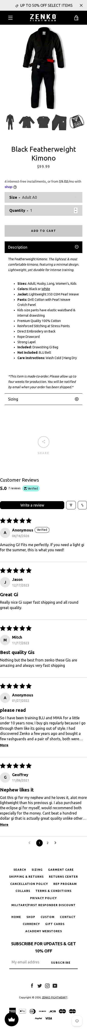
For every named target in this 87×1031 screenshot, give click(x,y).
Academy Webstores (43, 931)
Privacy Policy (43, 898)
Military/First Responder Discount (43, 905)
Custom (48, 916)
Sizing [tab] (13, 399)
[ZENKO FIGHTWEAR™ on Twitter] (39, 985)
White (46, 289)
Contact (68, 916)
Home (16, 916)
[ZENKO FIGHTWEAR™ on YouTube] (55, 985)
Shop (30, 916)
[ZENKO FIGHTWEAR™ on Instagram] (47, 985)
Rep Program (65, 883)
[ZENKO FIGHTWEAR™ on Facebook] (32, 985)
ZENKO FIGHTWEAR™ (54, 997)
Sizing (37, 869)
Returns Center (63, 876)
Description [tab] (17, 247)
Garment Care (61, 869)
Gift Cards (54, 923)
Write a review (32, 505)
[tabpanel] (43, 323)
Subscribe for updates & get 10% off (43, 947)
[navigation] (10, 18)
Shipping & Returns (26, 876)
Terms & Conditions (53, 890)
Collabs (23, 890)
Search (19, 869)
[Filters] (71, 505)
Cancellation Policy (29, 883)
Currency (31, 923)
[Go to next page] (56, 843)
